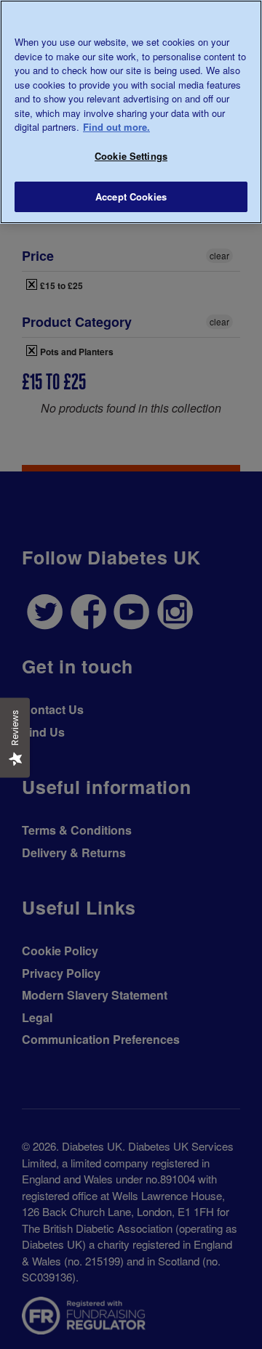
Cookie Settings (131, 156)
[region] (131, 112)
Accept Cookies (131, 196)
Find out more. (116, 127)
